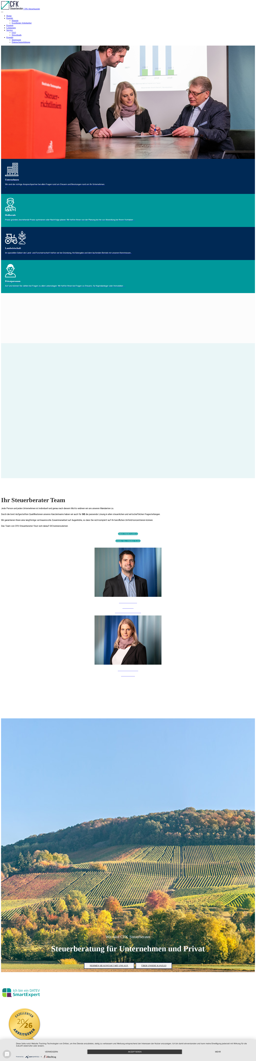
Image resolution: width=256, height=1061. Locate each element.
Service (9, 30)
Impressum (16, 40)
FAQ (14, 32)
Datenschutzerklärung (21, 42)
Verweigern (51, 1051)
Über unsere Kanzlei (128, 534)
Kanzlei (9, 18)
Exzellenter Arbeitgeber (22, 23)
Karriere (9, 25)
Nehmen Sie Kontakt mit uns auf (109, 966)
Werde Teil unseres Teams (128, 541)
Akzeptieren (134, 1051)
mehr (218, 1051)
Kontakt (9, 37)
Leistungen (11, 28)
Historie (15, 20)
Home (9, 16)
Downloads (16, 35)
